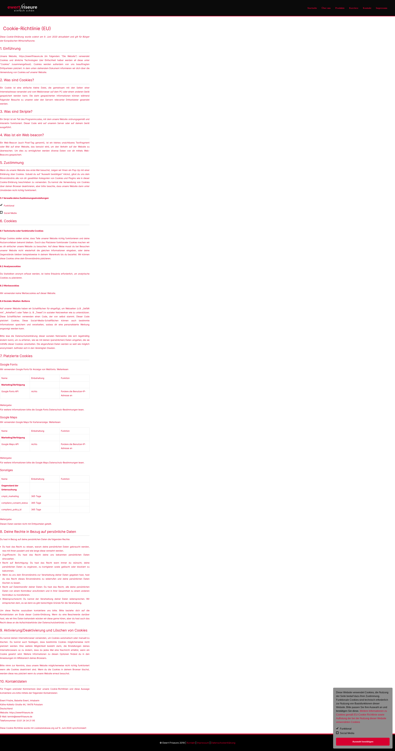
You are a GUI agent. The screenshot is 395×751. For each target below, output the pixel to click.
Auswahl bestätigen (362, 741)
